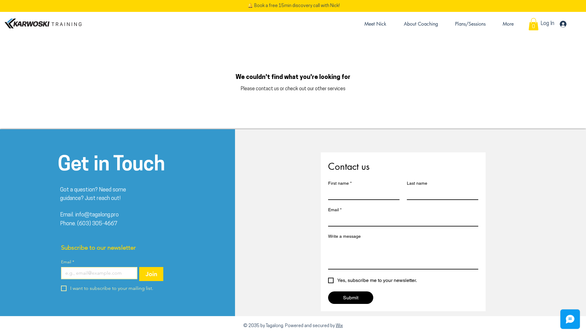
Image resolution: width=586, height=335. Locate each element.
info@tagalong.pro (97, 215)
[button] (533, 24)
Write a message (344, 236)
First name (340, 183)
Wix (339, 326)
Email (67, 262)
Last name (417, 183)
